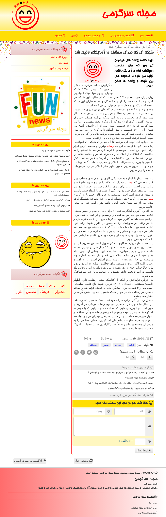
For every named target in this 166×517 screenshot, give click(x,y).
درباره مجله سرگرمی (93, 35)
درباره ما (152, 503)
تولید (131, 344)
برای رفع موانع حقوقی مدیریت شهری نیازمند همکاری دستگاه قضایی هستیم (43, 163)
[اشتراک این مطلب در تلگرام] (96, 352)
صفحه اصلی (145, 35)
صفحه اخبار (82, 460)
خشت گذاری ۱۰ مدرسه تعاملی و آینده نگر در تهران (47, 200)
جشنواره (59, 35)
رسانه (110, 145)
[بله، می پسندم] (150, 357)
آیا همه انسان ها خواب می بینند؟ (54, 151)
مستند (128, 182)
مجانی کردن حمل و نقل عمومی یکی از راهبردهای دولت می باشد (42, 156)
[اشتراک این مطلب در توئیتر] (89, 352)
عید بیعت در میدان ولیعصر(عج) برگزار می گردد (49, 211)
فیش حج (63, 62)
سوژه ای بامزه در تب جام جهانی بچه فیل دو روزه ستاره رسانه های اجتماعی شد (119, 373)
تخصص (31, 291)
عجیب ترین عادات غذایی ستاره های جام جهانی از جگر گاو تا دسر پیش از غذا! (120, 383)
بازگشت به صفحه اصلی (29, 460)
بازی (73, 35)
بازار (19, 291)
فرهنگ (44, 291)
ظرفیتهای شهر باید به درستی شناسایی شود (51, 206)
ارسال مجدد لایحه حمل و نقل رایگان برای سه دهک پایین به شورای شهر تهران (43, 172)
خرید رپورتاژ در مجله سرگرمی (143, 508)
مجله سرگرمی (129, 14)
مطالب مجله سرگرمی (120, 35)
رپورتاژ (29, 285)
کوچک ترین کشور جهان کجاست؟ (139, 378)
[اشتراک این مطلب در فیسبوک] (83, 352)
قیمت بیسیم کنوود (58, 68)
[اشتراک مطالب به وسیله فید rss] (76, 352)
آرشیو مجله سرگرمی (147, 513)
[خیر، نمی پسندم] (133, 357)
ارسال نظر (143, 450)
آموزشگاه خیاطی (59, 57)
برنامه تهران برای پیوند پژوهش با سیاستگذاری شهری (130, 388)
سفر (150, 198)
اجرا (62, 285)
